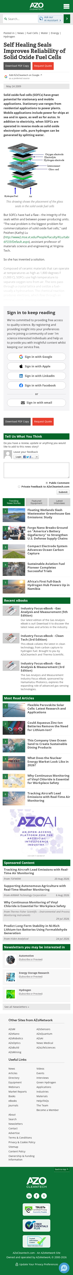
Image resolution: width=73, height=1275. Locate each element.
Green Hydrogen (46, 1082)
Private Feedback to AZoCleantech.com (45, 486)
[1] (14, 515)
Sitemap (13, 1146)
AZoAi (39, 1038)
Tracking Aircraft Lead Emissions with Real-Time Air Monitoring (48, 797)
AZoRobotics (16, 1038)
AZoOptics (15, 1043)
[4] (14, 568)
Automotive (26, 955)
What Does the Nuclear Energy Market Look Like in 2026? (48, 761)
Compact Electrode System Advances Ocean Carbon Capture (47, 549)
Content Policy (17, 1151)
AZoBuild (14, 1047)
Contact (13, 1128)
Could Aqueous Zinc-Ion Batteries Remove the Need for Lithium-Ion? (47, 726)
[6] (14, 798)
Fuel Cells (32, 33)
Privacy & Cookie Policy (22, 1142)
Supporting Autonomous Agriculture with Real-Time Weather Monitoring (35, 887)
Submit (63, 492)
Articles (13, 1073)
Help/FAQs (42, 1100)
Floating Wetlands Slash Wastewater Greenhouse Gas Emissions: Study (48, 513)
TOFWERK (15, 878)
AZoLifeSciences (45, 1047)
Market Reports (18, 1091)
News (20, 33)
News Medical (44, 1043)
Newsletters (16, 1123)
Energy (55, 33)
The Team (42, 1105)
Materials (42, 1096)
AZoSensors (43, 1029)
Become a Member (47, 1110)
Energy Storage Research (34, 973)
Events (40, 1073)
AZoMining (15, 1052)
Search (13, 1119)
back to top (60, 1169)
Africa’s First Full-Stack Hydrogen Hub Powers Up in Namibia (48, 585)
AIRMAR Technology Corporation (28, 895)
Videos (40, 1068)
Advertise (14, 1133)
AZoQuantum (44, 1033)
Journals (13, 1105)
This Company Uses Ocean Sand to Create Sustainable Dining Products (47, 744)
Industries (42, 1091)
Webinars (14, 1087)
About (12, 1114)
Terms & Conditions (20, 1137)
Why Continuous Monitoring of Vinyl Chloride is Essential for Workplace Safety (48, 779)
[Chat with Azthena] (64, 1268)
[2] (14, 532)
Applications (43, 1087)
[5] (14, 586)
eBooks (13, 1100)
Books (12, 1096)
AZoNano (14, 1033)
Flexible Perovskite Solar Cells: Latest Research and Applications (46, 708)
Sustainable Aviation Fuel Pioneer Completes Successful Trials (46, 567)
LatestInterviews (59, 502)
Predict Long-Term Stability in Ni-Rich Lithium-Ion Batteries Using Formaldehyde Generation (35, 929)
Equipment (15, 1082)
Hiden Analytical (19, 938)
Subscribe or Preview (31, 959)
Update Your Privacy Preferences (38, 1264)
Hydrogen (9, 36)
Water (44, 33)
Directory (14, 1077)
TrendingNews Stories (14, 502)
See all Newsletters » (16, 1006)
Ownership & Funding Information (22, 1157)
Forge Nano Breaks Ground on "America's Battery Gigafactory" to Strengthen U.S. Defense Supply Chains (47, 533)
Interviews (42, 1077)
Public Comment (59, 483)
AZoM (12, 1029)
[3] (14, 551)
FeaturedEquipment (36, 502)
